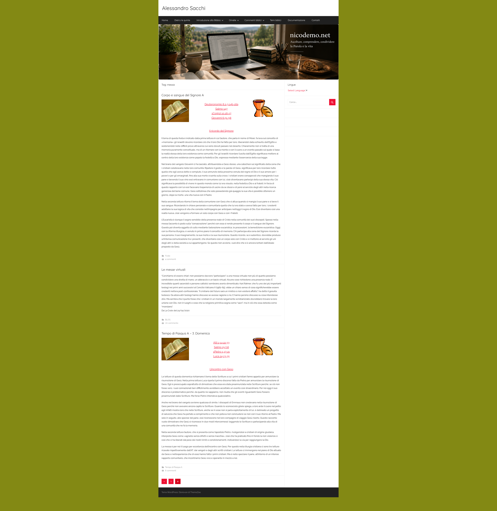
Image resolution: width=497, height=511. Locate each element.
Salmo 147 (221, 108)
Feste (167, 256)
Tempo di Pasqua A (173, 467)
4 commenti (170, 259)
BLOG (167, 320)
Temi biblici (275, 20)
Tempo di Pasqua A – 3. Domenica (186, 333)
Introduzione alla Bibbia (209, 20)
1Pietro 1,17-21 (221, 351)
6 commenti (170, 470)
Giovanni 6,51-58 (221, 117)
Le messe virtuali (173, 269)
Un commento (171, 323)
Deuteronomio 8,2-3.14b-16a (221, 104)
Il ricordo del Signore (221, 130)
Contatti (316, 20)
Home (165, 20)
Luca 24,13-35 (221, 356)
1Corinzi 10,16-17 (221, 113)
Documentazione (296, 20)
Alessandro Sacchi (183, 8)
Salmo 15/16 (221, 347)
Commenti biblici (253, 20)
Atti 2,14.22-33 (221, 342)
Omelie (232, 20)
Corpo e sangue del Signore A (183, 95)
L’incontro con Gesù (221, 369)
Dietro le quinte (182, 20)
